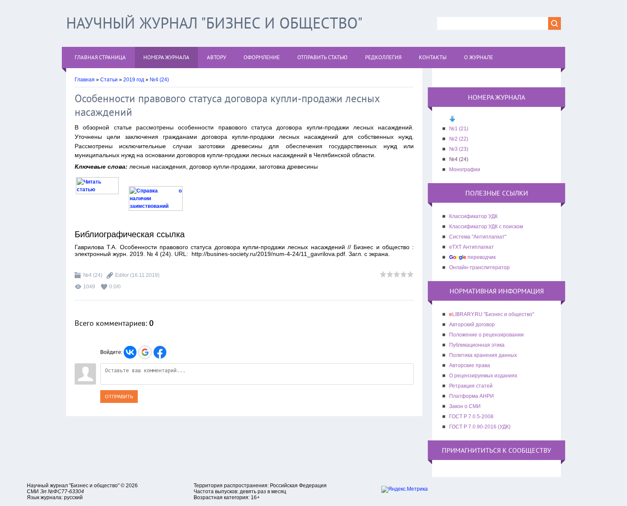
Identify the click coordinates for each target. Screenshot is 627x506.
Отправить (119, 396)
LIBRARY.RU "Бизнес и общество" (491, 314)
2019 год (133, 80)
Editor (122, 275)
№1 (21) (458, 129)
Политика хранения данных (483, 355)
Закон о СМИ (465, 406)
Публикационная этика (477, 345)
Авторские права (469, 365)
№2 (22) (458, 139)
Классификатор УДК (473, 216)
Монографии (464, 169)
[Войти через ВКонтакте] (130, 352)
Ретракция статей (471, 386)
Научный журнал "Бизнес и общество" (214, 23)
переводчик (472, 257)
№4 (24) (159, 80)
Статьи (109, 80)
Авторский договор (472, 325)
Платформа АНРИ (471, 396)
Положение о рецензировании (486, 335)
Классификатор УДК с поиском (486, 227)
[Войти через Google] (145, 352)
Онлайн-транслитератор (479, 267)
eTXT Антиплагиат (471, 247)
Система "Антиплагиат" (477, 237)
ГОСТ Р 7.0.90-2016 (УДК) (480, 427)
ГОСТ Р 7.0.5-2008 (471, 417)
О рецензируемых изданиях (483, 376)
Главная (85, 80)
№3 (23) (458, 149)
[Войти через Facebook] (160, 352)
